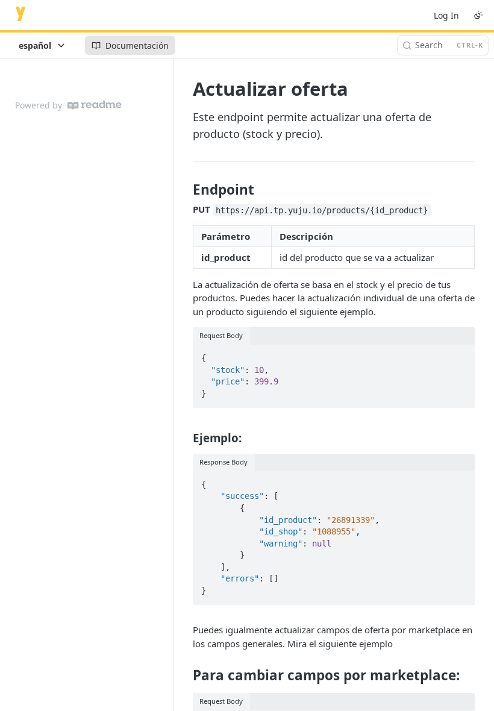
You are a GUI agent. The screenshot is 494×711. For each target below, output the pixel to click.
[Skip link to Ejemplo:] (185, 437)
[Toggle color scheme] (478, 15)
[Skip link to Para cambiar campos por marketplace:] (185, 675)
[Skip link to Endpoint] (185, 189)
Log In (446, 15)
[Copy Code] (460, 354)
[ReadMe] (94, 105)
